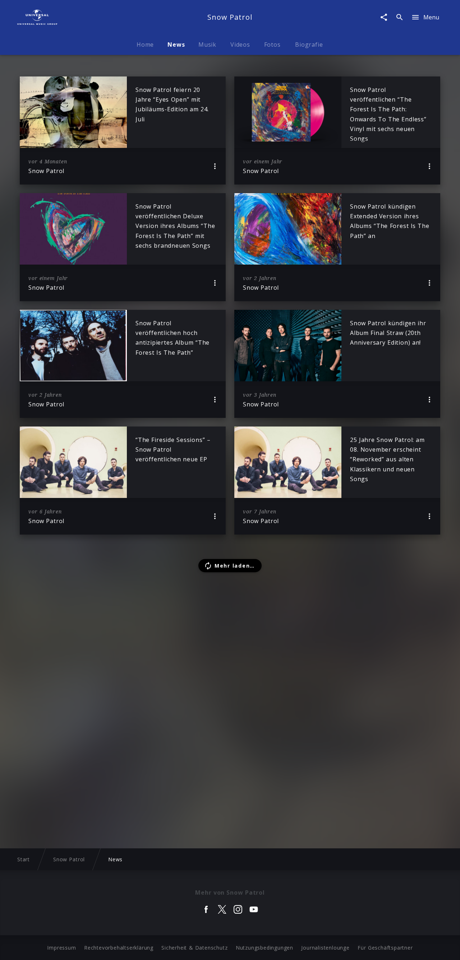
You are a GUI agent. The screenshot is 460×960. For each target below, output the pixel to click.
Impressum (61, 947)
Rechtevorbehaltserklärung (118, 947)
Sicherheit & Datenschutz (194, 947)
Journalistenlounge (325, 947)
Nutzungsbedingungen (264, 947)
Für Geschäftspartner (385, 947)
